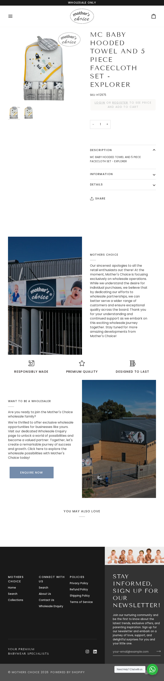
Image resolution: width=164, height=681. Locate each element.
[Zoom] (45, 68)
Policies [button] (77, 577)
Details (96, 184)
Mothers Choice (26, 672)
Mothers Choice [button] (16, 579)
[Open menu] (14, 16)
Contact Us (46, 600)
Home (12, 588)
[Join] (157, 651)
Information (101, 174)
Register (120, 103)
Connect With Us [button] (52, 579)
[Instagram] (87, 651)
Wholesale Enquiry (51, 606)
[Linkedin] (95, 651)
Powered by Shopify (68, 672)
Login (100, 103)
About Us (45, 594)
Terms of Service (81, 602)
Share (100, 198)
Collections (15, 600)
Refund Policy (79, 589)
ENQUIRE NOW (31, 473)
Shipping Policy (80, 596)
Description (101, 150)
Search (12, 594)
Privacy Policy (79, 583)
